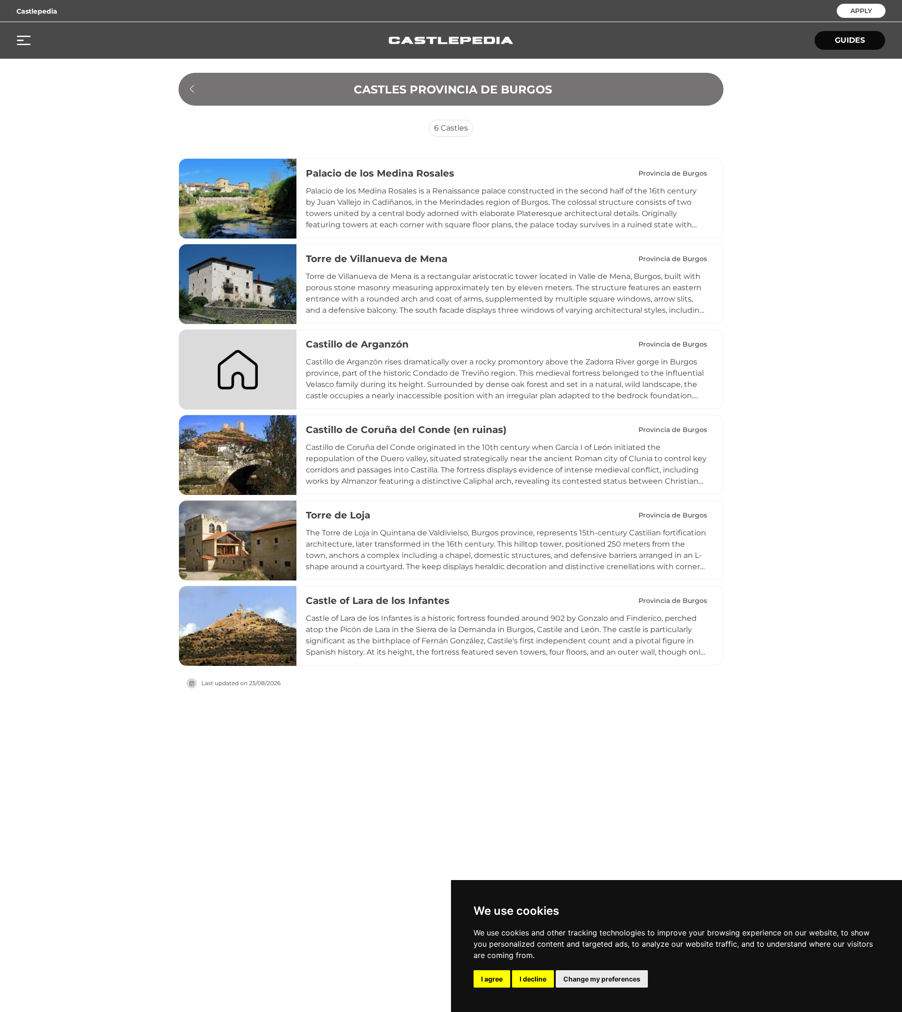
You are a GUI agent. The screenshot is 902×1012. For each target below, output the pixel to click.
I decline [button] (533, 979)
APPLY (861, 10)
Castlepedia (36, 11)
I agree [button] (492, 979)
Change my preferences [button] (601, 979)
